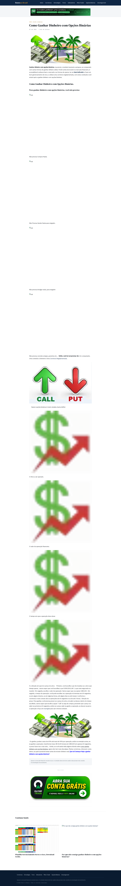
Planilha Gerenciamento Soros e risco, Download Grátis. (34, 855)
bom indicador (79, 72)
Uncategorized (101, 3)
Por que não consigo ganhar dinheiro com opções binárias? (81, 855)
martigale (47, 709)
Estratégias (57, 3)
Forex (21, 2)
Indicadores (71, 3)
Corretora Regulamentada (58, 358)
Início (41, 3)
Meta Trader (80, 3)
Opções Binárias (90, 3)
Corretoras (48, 3)
